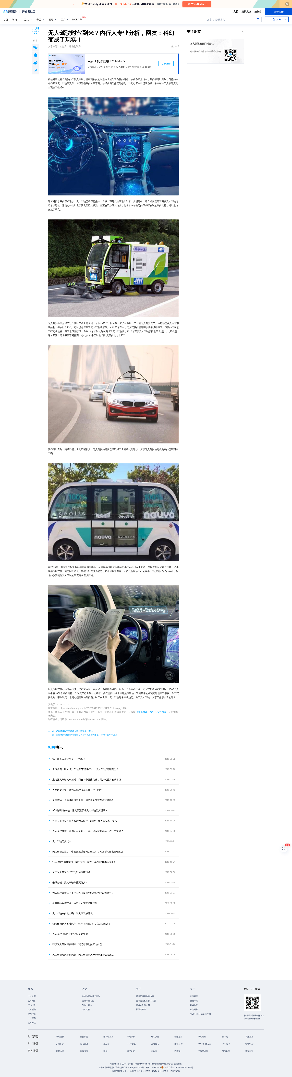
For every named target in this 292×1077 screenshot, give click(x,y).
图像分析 (178, 1043)
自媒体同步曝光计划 (91, 996)
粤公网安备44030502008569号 (178, 1067)
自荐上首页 (87, 1004)
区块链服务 (108, 1036)
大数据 (177, 1050)
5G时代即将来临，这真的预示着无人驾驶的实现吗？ (80, 810)
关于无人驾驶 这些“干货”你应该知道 (71, 872)
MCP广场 (77, 19)
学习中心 (32, 1013)
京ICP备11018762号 (170, 1071)
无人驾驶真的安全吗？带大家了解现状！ (73, 913)
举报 (177, 46)
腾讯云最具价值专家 (145, 996)
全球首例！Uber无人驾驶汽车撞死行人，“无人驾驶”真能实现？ (85, 769)
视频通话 (155, 1043)
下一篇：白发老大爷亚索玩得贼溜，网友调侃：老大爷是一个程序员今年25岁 (82, 734)
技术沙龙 (32, 1004)
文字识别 (131, 1050)
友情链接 (194, 1009)
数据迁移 (249, 1050)
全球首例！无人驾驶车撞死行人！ (70, 882)
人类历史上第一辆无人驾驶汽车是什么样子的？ (77, 789)
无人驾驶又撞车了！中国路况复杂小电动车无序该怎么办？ (83, 892)
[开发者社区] (28, 11)
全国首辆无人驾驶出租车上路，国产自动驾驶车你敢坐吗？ (83, 800)
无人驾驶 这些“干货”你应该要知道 (70, 934)
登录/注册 (278, 11)
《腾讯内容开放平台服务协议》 (152, 712)
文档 (236, 11)
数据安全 (60, 1050)
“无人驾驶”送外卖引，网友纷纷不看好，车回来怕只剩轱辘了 (84, 861)
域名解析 (202, 1036)
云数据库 (178, 1036)
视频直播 (249, 1036)
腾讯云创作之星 (143, 1004)
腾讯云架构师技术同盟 (146, 1000)
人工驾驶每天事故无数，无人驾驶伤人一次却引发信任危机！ (84, 954)
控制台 (258, 11)
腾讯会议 (84, 1043)
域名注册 (60, 1036)
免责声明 (194, 1000)
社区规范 (194, 996)
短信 (105, 1050)
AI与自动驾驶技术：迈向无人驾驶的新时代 (74, 903)
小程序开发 (203, 1050)
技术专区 (32, 1022)
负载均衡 (84, 1050)
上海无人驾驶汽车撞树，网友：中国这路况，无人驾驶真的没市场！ (87, 779)
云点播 (154, 1050)
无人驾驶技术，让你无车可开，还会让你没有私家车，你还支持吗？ (87, 831)
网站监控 (226, 1050)
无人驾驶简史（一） (63, 841)
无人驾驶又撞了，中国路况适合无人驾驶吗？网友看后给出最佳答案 (87, 851)
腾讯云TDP (141, 1009)
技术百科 (32, 1018)
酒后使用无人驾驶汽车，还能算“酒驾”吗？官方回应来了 (81, 923)
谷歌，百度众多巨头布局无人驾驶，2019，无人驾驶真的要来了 (85, 820)
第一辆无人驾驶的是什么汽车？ (69, 758)
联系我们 (194, 1004)
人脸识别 (60, 1043)
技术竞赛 (86, 1009)
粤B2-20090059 (153, 1067)
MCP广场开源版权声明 (200, 1013)
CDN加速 (131, 1043)
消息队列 (131, 1036)
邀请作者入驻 (88, 1000)
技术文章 (32, 996)
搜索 (258, 19)
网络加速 (155, 1036)
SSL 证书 (226, 1043)
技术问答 (32, 1000)
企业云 (106, 1043)
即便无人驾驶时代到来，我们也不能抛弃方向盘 (77, 944)
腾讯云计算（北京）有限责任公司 (127, 1071)
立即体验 (166, 63)
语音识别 (249, 1043)
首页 (5, 19)
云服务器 (84, 1036)
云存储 (225, 1036)
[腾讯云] (10, 11)
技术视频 (32, 1009)
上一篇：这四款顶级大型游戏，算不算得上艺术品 (70, 730)
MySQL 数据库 (204, 1043)
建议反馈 (246, 11)
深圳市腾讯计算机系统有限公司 (113, 1067)
